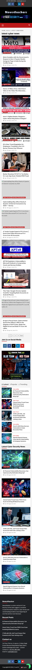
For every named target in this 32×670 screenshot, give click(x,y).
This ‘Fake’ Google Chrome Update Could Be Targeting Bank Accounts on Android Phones (15, 293)
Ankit (5, 65)
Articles (5, 112)
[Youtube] (22, 4)
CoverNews (17, 667)
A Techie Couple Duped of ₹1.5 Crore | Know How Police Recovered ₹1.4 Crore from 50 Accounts (16, 233)
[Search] (29, 25)
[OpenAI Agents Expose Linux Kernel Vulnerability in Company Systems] (7, 438)
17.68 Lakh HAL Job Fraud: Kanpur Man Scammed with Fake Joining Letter (14, 634)
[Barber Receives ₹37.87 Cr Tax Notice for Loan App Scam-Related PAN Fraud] (16, 162)
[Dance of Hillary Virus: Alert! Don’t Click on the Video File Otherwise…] (16, 76)
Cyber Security (6, 52)
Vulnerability (16, 389)
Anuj (5, 475)
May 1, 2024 (11, 297)
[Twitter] (16, 4)
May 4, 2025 (11, 150)
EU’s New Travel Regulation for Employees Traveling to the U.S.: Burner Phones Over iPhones (14, 146)
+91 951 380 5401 (11, 1)
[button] (3, 25)
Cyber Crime (6, 227)
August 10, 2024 (12, 237)
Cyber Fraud (16, 400)
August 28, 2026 (12, 475)
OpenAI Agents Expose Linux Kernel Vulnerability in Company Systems (21, 439)
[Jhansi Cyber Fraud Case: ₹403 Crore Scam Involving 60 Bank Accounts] (7, 404)
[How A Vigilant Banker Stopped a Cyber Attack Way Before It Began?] (16, 104)
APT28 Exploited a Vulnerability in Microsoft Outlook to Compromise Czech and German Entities (14, 263)
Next (21, 335)
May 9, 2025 (11, 65)
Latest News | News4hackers (10, 140)
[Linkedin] (19, 4)
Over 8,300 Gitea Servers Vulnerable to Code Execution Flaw (21, 428)
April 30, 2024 (12, 330)
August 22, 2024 (12, 207)
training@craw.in (21, 1)
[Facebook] (12, 4)
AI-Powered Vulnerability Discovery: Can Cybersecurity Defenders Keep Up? (14, 622)
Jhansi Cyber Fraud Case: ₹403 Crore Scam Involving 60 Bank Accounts (14, 628)
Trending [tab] (23, 384)
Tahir (5, 178)
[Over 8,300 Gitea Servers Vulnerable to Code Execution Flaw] (7, 427)
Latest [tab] (6, 384)
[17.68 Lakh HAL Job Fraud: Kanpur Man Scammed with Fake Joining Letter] (7, 415)
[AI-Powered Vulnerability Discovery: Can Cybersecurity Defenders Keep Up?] (7, 392)
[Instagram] (9, 4)
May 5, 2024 (11, 267)
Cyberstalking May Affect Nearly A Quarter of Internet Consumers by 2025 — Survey (14, 204)
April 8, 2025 (11, 178)
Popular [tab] (13, 384)
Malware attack (6, 84)
